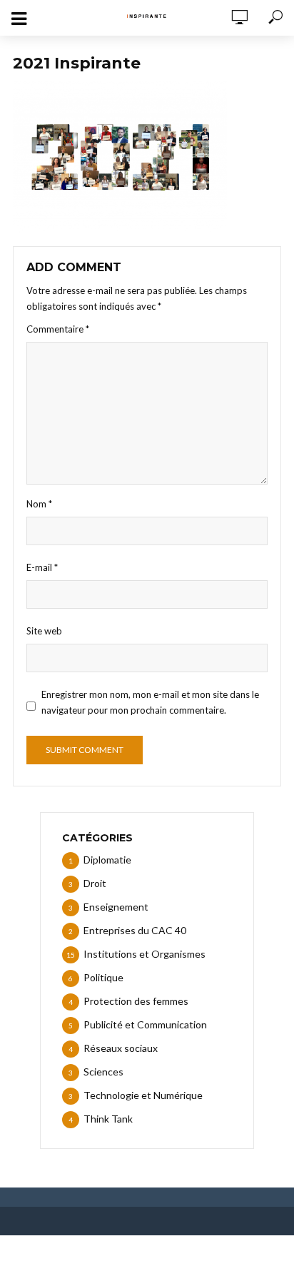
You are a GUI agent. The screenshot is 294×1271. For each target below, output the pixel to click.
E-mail (42, 567)
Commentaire (57, 329)
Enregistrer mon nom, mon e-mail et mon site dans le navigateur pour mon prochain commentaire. (150, 702)
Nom (39, 504)
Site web (44, 631)
